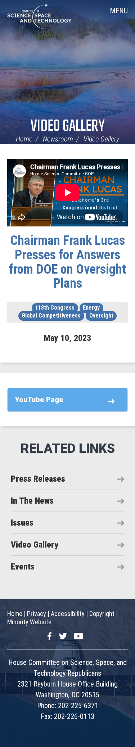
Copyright (101, 613)
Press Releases (38, 479)
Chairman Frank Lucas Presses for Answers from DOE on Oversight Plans (67, 262)
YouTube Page (39, 399)
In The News (32, 501)
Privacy (36, 613)
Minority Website (29, 622)
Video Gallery (68, 126)
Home (24, 139)
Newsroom (58, 139)
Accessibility (68, 613)
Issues (22, 523)
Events (23, 567)
